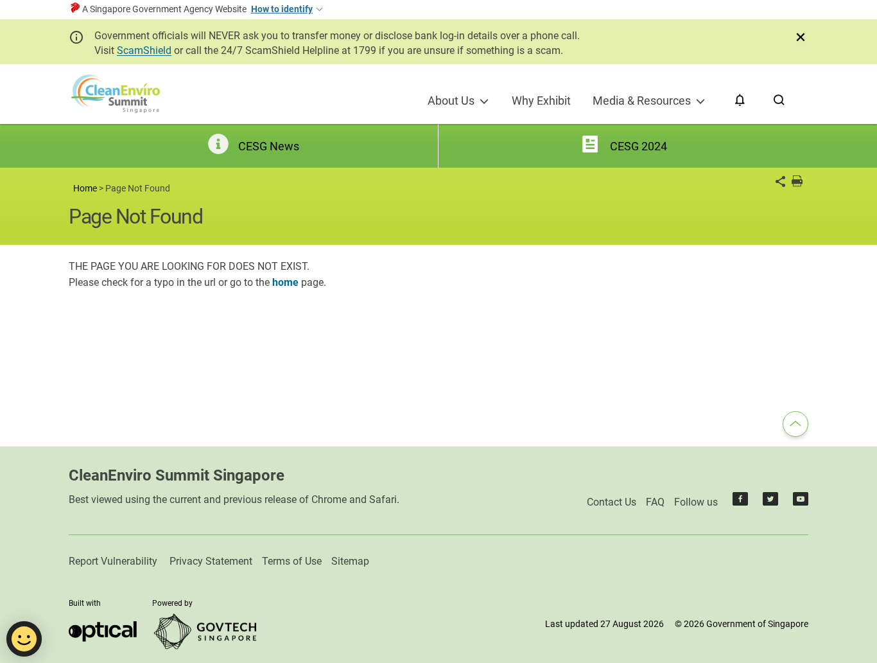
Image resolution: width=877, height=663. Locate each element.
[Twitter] (770, 502)
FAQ (655, 502)
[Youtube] (800, 502)
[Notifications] (740, 101)
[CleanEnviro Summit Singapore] (115, 94)
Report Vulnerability (113, 561)
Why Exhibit (541, 100)
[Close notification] (800, 37)
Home (85, 188)
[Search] (779, 101)
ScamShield (144, 50)
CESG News (268, 146)
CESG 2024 (638, 146)
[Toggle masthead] (319, 9)
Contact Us (611, 502)
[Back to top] (795, 426)
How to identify (282, 9)
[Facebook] (740, 502)
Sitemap (350, 561)
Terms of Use (292, 561)
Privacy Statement (210, 561)
